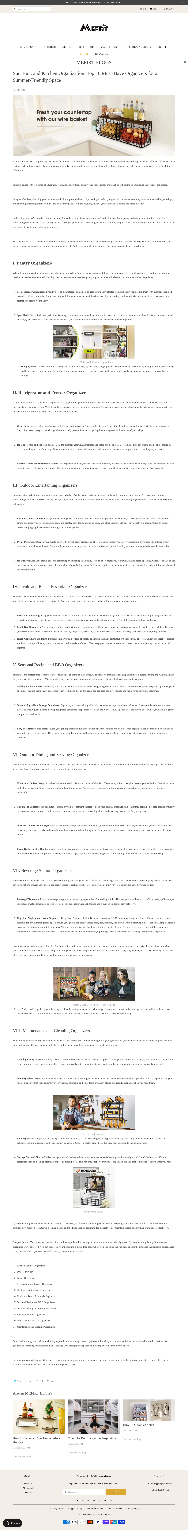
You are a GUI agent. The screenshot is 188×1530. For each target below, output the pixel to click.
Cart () (156, 9)
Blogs (84, 53)
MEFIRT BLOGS (94, 62)
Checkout (169, 9)
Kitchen (49, 46)
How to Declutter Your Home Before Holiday (36, 1440)
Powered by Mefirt (101, 1514)
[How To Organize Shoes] (149, 1410)
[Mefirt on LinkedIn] (105, 1500)
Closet (67, 46)
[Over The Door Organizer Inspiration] (94, 1416)
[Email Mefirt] (110, 1500)
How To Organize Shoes (138, 1424)
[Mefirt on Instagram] (99, 1500)
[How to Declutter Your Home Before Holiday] (39, 1416)
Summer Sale (27, 46)
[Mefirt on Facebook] (83, 1500)
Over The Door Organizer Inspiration (92, 1438)
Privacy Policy (133, 1508)
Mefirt (89, 1514)
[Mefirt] (94, 28)
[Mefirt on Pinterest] (94, 1500)
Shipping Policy (75, 1508)
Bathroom (86, 46)
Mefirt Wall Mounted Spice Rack (96, 362)
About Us (28, 1483)
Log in (143, 9)
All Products (28, 1488)
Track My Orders (56, 1508)
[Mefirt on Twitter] (77, 1500)
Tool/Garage (138, 46)
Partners (28, 1492)
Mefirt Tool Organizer (94, 1133)
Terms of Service (114, 1508)
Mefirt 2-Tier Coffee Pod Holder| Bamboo (94, 1004)
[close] (184, 61)
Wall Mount (110, 46)
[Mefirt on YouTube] (88, 1500)
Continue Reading (22, 1456)
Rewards (101, 53)
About (162, 46)
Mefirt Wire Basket (94, 1211)
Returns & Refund (95, 1508)
